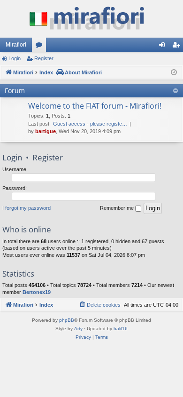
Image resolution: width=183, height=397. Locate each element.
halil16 (121, 328)
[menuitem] (99, 305)
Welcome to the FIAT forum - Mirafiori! (94, 106)
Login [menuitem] (164, 46)
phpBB (66, 320)
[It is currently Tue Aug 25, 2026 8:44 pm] (174, 72)
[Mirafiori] (91, 19)
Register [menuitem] (178, 46)
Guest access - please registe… (90, 124)
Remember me (117, 208)
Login (14, 58)
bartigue (45, 131)
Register (43, 58)
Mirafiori (16, 44)
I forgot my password (26, 208)
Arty (78, 328)
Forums (41, 46)
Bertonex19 (37, 292)
